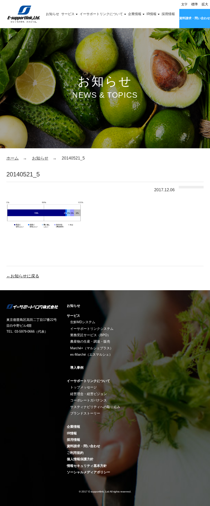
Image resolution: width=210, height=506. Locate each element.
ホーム (12, 158)
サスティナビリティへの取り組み (95, 407)
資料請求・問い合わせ (194, 18)
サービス (68, 14)
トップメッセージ (83, 387)
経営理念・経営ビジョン (88, 394)
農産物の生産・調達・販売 (90, 341)
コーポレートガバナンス (88, 400)
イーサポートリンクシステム (91, 329)
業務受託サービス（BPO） (90, 335)
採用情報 (168, 14)
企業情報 (134, 14)
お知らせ (52, 14)
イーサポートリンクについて (101, 14)
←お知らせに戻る (22, 276)
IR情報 (151, 14)
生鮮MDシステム (82, 322)
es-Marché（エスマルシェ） (91, 354)
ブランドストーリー (85, 413)
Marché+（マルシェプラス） (91, 348)
